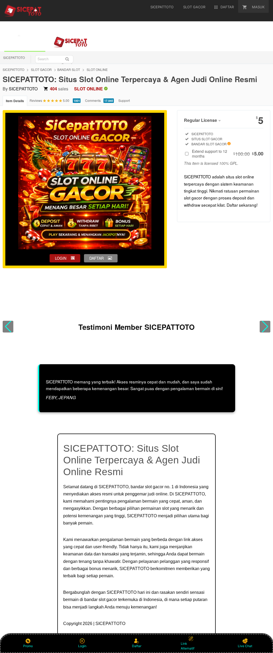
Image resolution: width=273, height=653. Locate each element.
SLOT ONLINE (97, 69)
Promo (28, 646)
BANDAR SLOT (68, 69)
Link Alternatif (187, 646)
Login (82, 646)
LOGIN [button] (60, 258)
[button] (8, 326)
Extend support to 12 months (227, 153)
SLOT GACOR (41, 69)
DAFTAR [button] (96, 258)
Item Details (15, 100)
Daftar (136, 646)
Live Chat (245, 646)
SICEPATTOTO (14, 57)
